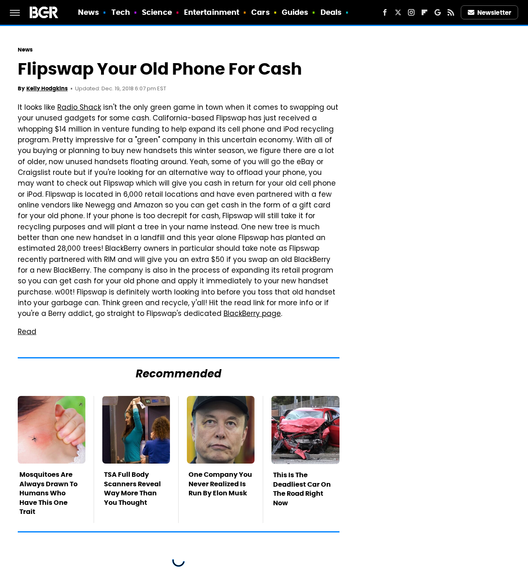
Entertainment (211, 12)
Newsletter (494, 12)
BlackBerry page (252, 314)
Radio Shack (79, 108)
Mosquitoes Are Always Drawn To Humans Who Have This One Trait (48, 493)
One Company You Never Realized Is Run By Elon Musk (220, 483)
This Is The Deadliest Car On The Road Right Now (302, 489)
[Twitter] (398, 12)
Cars (260, 12)
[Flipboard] (424, 12)
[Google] (437, 12)
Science (157, 12)
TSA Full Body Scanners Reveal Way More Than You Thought (132, 488)
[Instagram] (411, 12)
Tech (120, 12)
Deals (331, 12)
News (88, 12)
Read (27, 332)
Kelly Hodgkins (47, 88)
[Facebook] (385, 12)
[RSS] (451, 12)
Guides (295, 12)
